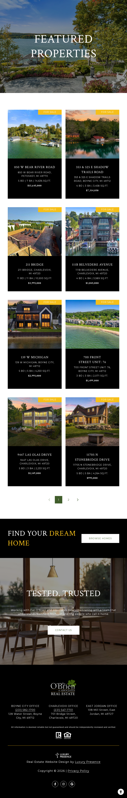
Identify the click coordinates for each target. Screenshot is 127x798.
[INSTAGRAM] (63, 784)
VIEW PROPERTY (34, 152)
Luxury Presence (88, 762)
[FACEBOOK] (55, 784)
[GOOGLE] (72, 784)
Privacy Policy (78, 771)
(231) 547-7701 (63, 709)
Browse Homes (100, 538)
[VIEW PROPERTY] (34, 149)
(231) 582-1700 (25, 709)
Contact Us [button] (63, 630)
